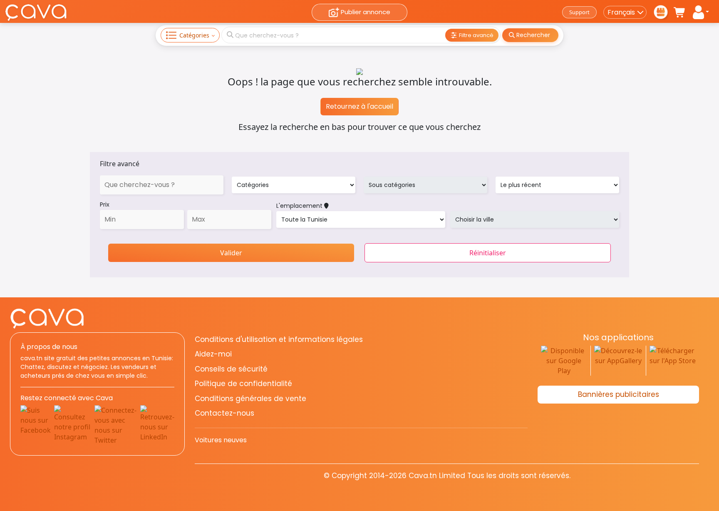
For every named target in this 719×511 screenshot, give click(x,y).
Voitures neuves (221, 440)
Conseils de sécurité (231, 369)
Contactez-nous (224, 413)
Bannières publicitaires (618, 394)
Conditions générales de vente (250, 399)
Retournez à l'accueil (359, 106)
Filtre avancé (119, 163)
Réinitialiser (487, 252)
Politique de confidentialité (243, 384)
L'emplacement (300, 206)
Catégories (194, 35)
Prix (104, 204)
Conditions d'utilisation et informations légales (279, 339)
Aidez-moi (213, 354)
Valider (231, 252)
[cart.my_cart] (680, 12)
